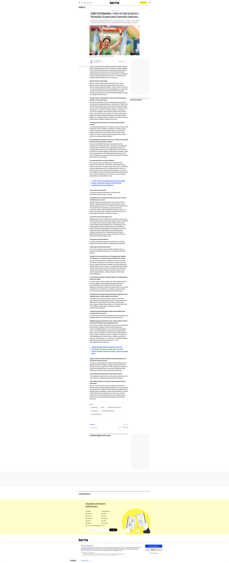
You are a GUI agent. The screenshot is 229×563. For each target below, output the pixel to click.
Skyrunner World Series (96, 414)
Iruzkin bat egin (94, 427)
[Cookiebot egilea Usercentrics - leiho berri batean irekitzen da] (73, 561)
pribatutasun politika (96, 525)
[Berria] (83, 540)
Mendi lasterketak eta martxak (114, 407)
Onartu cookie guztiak (153, 546)
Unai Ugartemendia (97, 60)
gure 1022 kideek (88, 547)
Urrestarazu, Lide (94, 410)
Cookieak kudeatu (85, 560)
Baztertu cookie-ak (154, 553)
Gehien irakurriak (136, 100)
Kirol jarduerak (94, 407)
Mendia (102, 407)
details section (121, 556)
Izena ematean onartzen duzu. (96, 525)
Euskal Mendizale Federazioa (108, 410)
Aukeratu (153, 549)
